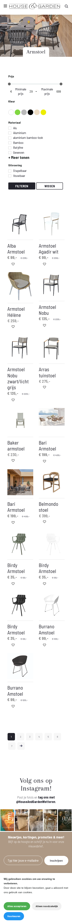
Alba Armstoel (16, 248)
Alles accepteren (16, 906)
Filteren (21, 186)
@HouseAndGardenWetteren (35, 802)
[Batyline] (9, 147)
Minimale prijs (20, 91)
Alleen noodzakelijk (47, 906)
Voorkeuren (13, 916)
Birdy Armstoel (16, 568)
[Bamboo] (9, 142)
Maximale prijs (47, 91)
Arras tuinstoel (47, 372)
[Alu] (9, 128)
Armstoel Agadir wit (48, 248)
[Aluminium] (9, 132)
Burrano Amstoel (46, 629)
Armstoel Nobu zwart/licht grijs (18, 378)
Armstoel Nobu (47, 310)
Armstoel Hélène (16, 312)
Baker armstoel (16, 445)
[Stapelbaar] (9, 170)
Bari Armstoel (47, 445)
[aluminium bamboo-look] (9, 137)
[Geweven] (9, 152)
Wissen (49, 186)
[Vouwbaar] (9, 175)
